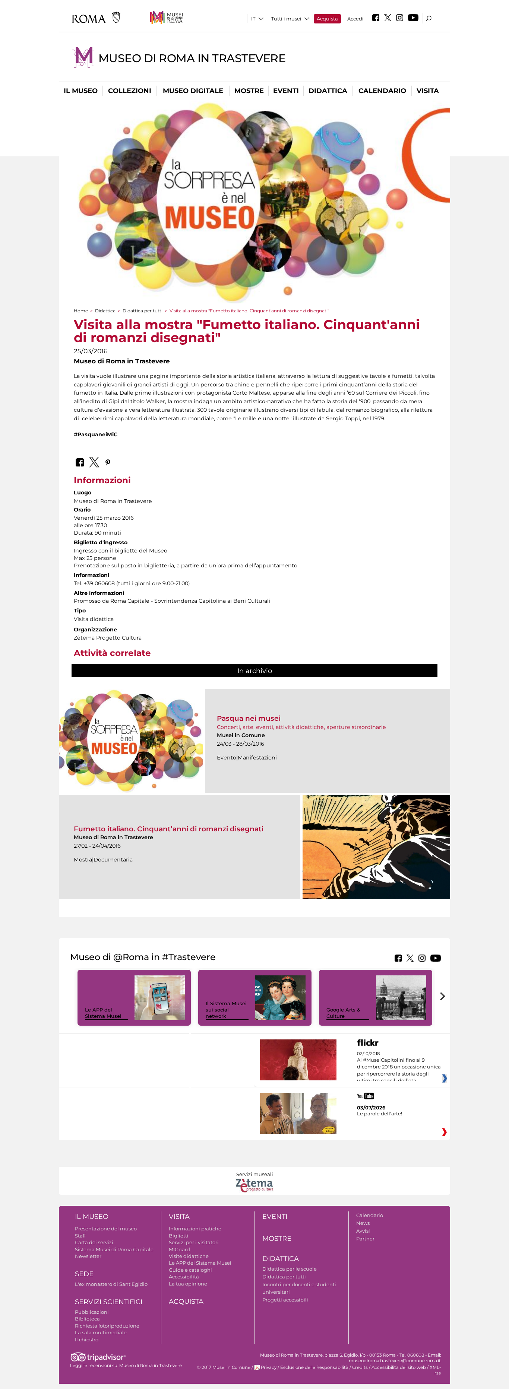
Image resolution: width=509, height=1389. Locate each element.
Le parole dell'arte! (379, 1113)
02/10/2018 (399, 1067)
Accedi (355, 19)
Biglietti (179, 1236)
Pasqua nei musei (249, 718)
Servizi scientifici (108, 1302)
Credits (360, 1367)
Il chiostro (86, 1339)
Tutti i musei (286, 19)
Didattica (328, 91)
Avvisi (363, 1231)
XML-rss (435, 1370)
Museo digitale (193, 91)
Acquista (327, 19)
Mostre (249, 91)
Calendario (382, 91)
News (363, 1223)
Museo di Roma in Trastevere (191, 58)
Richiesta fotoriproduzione (107, 1326)
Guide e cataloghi (190, 1270)
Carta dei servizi (94, 1242)
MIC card (179, 1249)
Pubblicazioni (92, 1312)
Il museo (81, 91)
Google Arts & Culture (343, 1013)
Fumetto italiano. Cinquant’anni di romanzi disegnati (168, 829)
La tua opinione (188, 1284)
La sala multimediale (101, 1332)
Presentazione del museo (106, 1229)
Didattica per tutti (142, 310)
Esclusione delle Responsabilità (314, 1367)
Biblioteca (87, 1319)
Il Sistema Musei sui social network (226, 1009)
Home (81, 310)
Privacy (268, 1367)
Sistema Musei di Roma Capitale (114, 1249)
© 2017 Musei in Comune (223, 1367)
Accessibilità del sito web (399, 1367)
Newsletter (88, 1256)
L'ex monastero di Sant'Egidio (111, 1284)
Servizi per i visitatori (194, 1242)
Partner (365, 1239)
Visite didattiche (189, 1256)
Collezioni (129, 91)
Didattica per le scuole (289, 1269)
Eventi (286, 91)
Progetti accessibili (285, 1300)
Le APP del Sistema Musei (103, 1013)
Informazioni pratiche (195, 1229)
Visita (428, 91)
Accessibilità (184, 1277)
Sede (84, 1274)
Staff (80, 1236)
